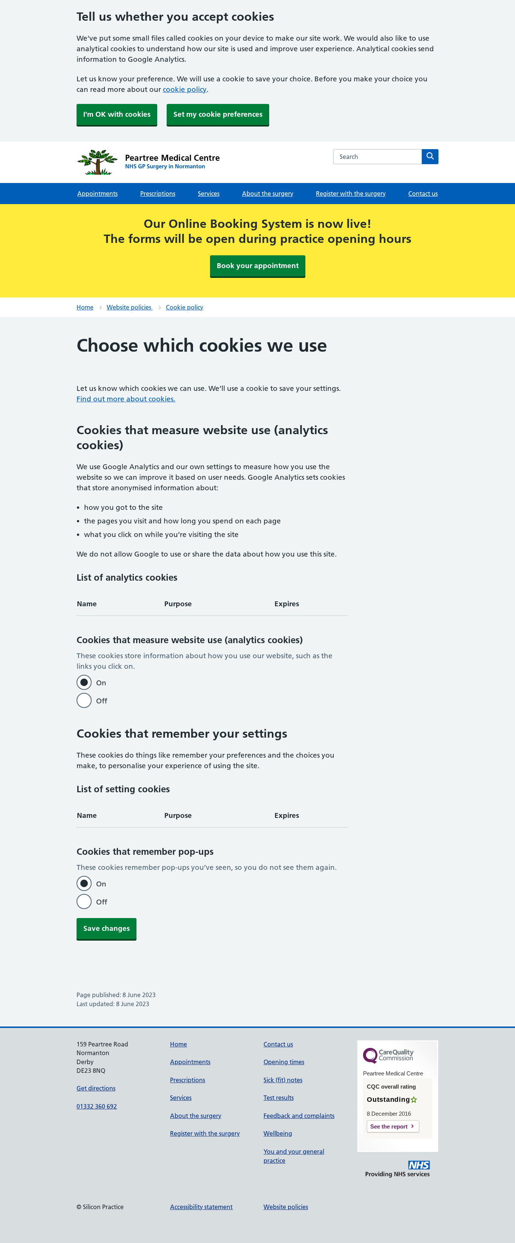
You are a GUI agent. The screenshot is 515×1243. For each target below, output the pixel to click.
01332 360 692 (97, 1106)
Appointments (97, 193)
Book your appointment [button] (258, 265)
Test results (279, 1097)
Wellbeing (278, 1133)
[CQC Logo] (388, 1062)
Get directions (96, 1088)
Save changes (106, 928)
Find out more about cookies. (126, 399)
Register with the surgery (351, 193)
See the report (389, 1126)
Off (101, 701)
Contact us (423, 193)
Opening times (284, 1062)
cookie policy (185, 89)
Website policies (130, 307)
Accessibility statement (201, 1207)
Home (85, 307)
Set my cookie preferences (217, 114)
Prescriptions (157, 193)
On (101, 683)
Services (208, 193)
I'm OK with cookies (116, 114)
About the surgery (267, 193)
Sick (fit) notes (283, 1080)
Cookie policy (184, 307)
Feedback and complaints (299, 1115)
